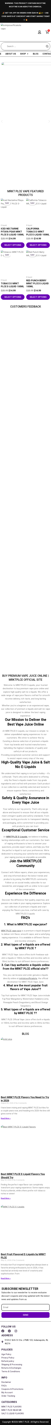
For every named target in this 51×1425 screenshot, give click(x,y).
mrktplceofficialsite (28, 978)
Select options (12, 245)
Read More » (6, 1118)
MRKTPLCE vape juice (11, 930)
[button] (2, 121)
